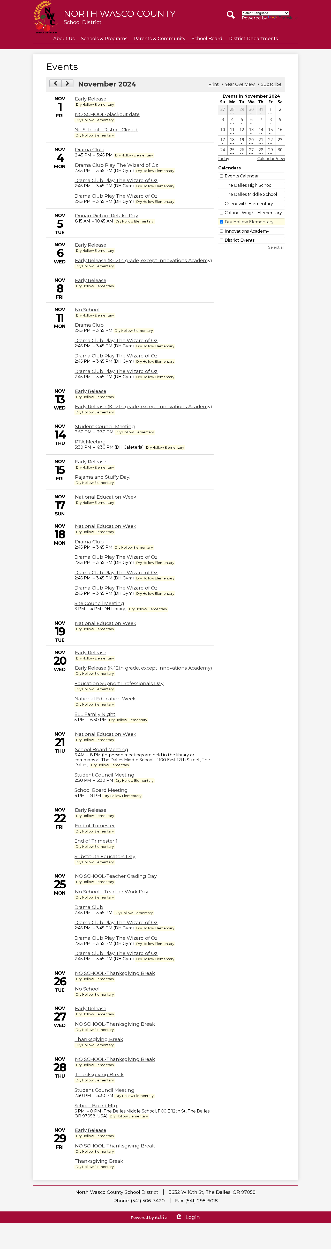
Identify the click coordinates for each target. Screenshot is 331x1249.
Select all (276, 247)
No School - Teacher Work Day (111, 892)
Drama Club (89, 150)
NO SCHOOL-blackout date (107, 114)
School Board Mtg (95, 1106)
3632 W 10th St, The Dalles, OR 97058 (212, 1192)
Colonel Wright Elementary (253, 212)
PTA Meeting (90, 442)
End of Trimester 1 (95, 841)
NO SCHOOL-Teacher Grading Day (116, 876)
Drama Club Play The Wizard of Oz (116, 165)
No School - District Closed (106, 130)
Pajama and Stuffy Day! (103, 477)
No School (87, 310)
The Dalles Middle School (251, 194)
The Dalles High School (249, 185)
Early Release (90, 99)
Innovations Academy (247, 231)
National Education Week (105, 497)
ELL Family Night (94, 714)
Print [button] (213, 84)
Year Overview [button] (240, 84)
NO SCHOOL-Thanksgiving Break (115, 973)
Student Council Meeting (105, 426)
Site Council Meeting (99, 603)
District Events (239, 240)
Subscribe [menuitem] (271, 84)
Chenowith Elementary (249, 203)
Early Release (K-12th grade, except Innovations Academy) (143, 260)
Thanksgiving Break (98, 1039)
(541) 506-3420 (148, 1201)
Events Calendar (242, 176)
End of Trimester (95, 826)
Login (187, 1217)
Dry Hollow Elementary (249, 221)
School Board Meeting (101, 749)
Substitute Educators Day (104, 856)
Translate (288, 18)
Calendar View (271, 158)
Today (223, 158)
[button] (64, 38)
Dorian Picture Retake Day (106, 216)
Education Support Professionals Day (118, 683)
